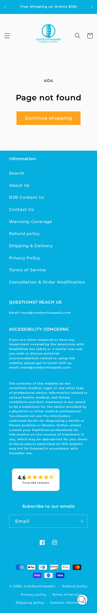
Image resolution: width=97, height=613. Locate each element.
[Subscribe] (81, 521)
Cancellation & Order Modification (47, 282)
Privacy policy (33, 594)
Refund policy (24, 233)
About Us (19, 185)
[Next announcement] (92, 7)
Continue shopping (48, 118)
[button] (7, 36)
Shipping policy (30, 602)
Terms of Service (27, 269)
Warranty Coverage (30, 221)
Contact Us (21, 209)
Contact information (68, 602)
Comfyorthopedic (39, 586)
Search (16, 173)
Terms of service (67, 594)
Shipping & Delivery (31, 245)
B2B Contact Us (26, 197)
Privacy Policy (24, 258)
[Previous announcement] (5, 7)
